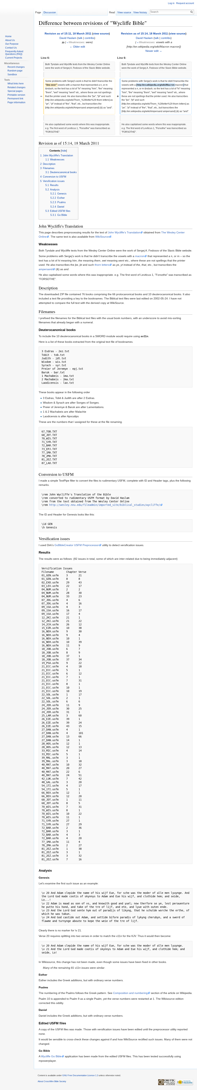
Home (8, 36)
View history (140, 12)
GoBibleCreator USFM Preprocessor (76, 545)
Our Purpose (11, 44)
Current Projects (13, 57)
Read (112, 12)
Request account (185, 3)
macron (139, 256)
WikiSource (102, 236)
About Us (10, 40)
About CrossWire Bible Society (52, 1081)
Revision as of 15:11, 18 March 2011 (68, 33)
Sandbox (12, 74)
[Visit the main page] (17, 15)
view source (101, 33)
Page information (16, 102)
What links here (16, 83)
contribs (89, 37)
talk (80, 37)
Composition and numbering (130, 992)
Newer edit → (153, 50)
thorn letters (102, 264)
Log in (171, 3)
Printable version (16, 95)
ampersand (46, 269)
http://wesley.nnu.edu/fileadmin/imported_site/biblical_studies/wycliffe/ (104, 504)
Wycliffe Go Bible (51, 1056)
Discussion (49, 12)
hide (64, 150)
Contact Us (11, 47)
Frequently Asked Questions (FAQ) (14, 52)
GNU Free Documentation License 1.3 (80, 1075)
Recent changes (16, 67)
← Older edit (77, 46)
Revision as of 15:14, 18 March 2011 (144, 33)
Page (38, 12)
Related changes (16, 87)
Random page (15, 70)
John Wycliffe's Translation (124, 232)
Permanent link (15, 98)
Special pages (15, 91)
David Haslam (67, 37)
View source (124, 12)
